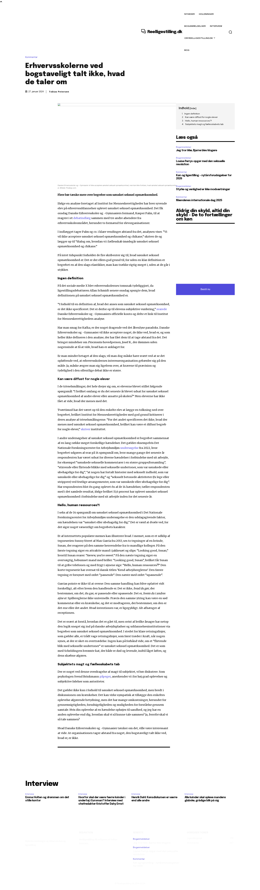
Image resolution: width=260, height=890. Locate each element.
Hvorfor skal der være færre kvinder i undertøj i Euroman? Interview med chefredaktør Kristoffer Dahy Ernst (101, 800)
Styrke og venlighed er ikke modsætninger (203, 189)
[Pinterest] (42, 106)
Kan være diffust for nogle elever (201, 117)
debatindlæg (82, 218)
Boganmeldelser (183, 147)
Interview (29, 794)
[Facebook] (28, 106)
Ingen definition (192, 113)
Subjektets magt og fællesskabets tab (204, 124)
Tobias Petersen (59, 91)
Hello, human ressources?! (198, 120)
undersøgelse (129, 448)
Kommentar (31, 57)
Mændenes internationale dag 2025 (199, 200)
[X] (35, 106)
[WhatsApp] (49, 106)
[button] (230, 32)
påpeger (105, 676)
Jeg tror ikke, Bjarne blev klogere (196, 150)
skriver (85, 429)
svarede (161, 309)
